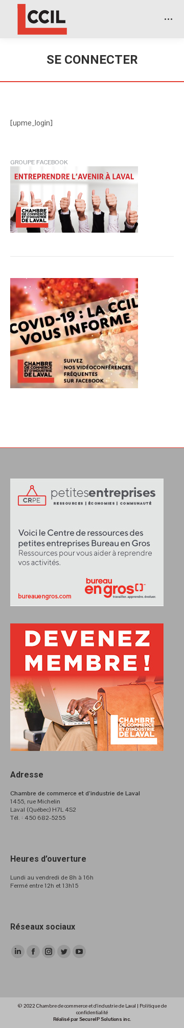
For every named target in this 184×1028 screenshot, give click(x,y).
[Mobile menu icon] (168, 19)
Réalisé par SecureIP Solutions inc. (92, 1019)
